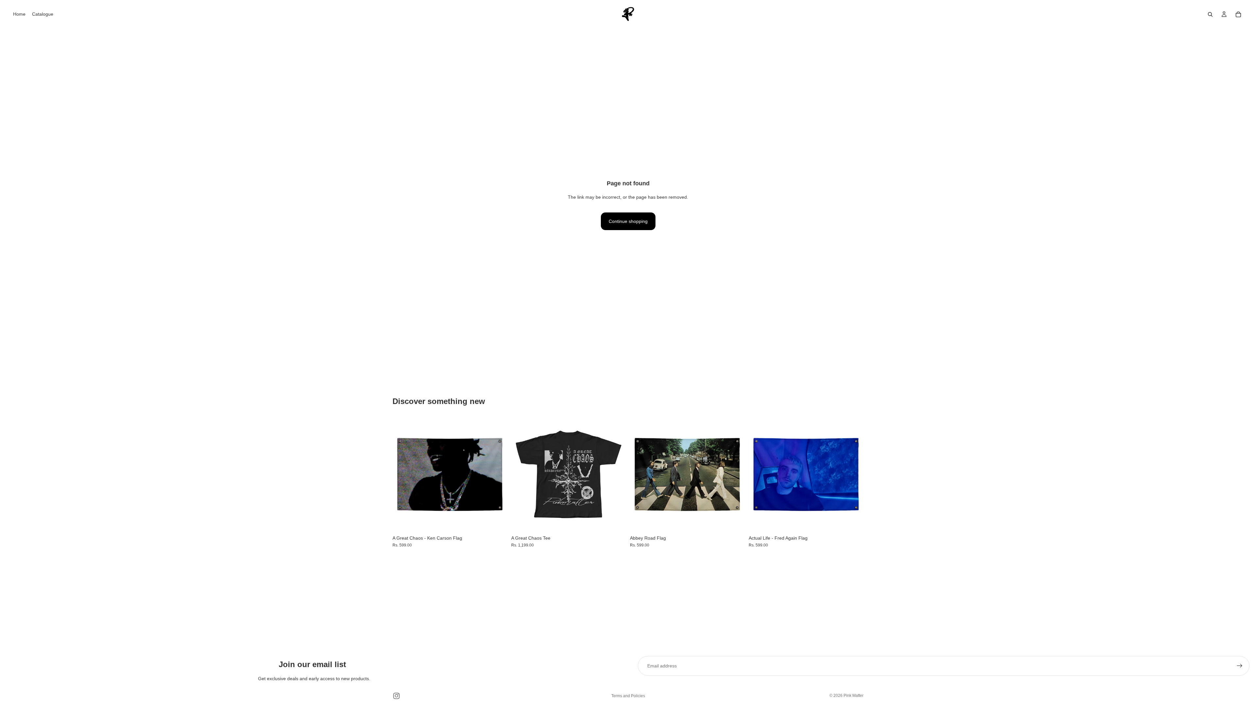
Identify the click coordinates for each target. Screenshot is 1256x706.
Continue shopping (628, 221)
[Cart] (1238, 14)
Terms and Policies (628, 696)
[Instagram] (396, 696)
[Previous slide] (521, 474)
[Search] (1210, 14)
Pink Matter (854, 695)
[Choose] (497, 522)
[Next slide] (616, 474)
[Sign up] (1240, 666)
